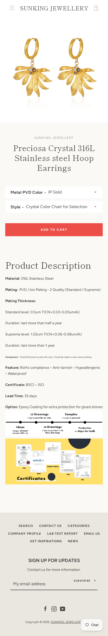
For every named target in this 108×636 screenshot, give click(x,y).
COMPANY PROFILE (24, 533)
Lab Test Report (62, 533)
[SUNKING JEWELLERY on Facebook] (45, 608)
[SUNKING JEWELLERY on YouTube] (62, 608)
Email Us (92, 533)
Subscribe (82, 580)
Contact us (50, 526)
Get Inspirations (46, 541)
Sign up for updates (54, 560)
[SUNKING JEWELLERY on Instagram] (54, 608)
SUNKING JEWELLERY (54, 7)
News (73, 541)
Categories (79, 526)
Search (26, 526)
